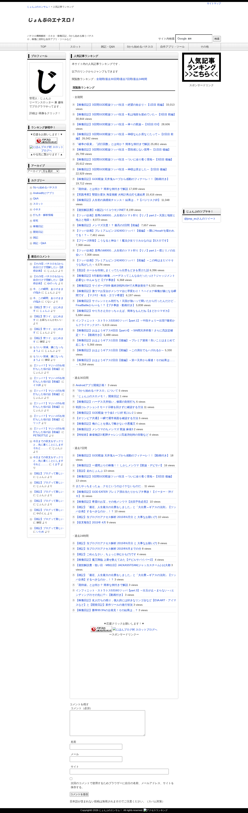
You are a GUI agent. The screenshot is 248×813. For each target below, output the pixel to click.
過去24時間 (140, 79)
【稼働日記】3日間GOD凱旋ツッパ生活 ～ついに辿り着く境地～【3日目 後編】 (124, 159)
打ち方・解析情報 (43, 215)
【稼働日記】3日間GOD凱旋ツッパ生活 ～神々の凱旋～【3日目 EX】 (118, 124)
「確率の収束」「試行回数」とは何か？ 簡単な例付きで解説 (113, 144)
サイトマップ (214, 3)
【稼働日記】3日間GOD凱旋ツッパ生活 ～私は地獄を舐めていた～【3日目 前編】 (126, 114)
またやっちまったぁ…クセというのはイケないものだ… (110, 486)
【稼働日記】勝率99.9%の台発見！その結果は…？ (107, 610)
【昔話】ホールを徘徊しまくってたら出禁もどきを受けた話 (112, 270)
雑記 (35, 237)
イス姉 (37, 385)
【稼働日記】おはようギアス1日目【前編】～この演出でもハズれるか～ (120, 350)
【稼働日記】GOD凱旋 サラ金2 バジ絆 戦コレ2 (104, 412)
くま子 (56, 464)
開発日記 (38, 231)
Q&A (36, 198)
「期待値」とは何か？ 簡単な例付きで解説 (102, 188)
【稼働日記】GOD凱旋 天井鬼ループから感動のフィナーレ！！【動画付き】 (123, 179)
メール (75, 754)
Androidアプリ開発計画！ (91, 385)
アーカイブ (34, 171)
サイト (75, 766)
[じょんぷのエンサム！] (51, 24)
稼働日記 (38, 226)
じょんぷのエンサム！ (38, 6)
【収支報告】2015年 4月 (91, 522)
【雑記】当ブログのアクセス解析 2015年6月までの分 (108, 548)
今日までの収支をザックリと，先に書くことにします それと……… (49, 445)
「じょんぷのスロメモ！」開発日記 (97, 396)
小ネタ (37, 209)
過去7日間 (126, 79)
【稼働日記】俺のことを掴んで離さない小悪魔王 (105, 423)
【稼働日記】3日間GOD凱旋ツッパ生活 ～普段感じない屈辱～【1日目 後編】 (123, 149)
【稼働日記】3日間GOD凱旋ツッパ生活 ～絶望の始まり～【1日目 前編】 (120, 104)
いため (40, 531)
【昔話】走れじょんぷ (89, 470)
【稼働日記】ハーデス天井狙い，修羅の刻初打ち (105, 401)
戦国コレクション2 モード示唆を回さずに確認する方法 (109, 407)
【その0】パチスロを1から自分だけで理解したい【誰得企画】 (48, 267)
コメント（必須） (81, 708)
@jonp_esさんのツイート (200, 218)
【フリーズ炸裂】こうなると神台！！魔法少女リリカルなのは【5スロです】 (123, 240)
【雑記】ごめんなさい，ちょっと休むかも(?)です (106, 554)
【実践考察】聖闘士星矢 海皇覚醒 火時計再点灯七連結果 (110, 194)
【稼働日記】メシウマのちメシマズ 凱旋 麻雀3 (104, 429)
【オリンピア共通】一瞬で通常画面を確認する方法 (107, 418)
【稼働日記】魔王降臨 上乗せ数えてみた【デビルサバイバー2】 (115, 559)
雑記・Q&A (39, 243)
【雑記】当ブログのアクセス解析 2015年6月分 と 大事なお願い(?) (116, 517)
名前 (73, 741)
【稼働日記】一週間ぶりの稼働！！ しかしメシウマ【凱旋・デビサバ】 (119, 465)
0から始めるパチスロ (45, 187)
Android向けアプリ (43, 193)
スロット (38, 203)
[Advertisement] (150, 21)
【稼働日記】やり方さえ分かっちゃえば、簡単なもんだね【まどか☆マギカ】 (123, 310)
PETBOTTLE (40, 435)
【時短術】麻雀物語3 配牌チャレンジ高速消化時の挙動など (112, 434)
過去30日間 (112, 79)
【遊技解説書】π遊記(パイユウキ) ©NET (101, 209)
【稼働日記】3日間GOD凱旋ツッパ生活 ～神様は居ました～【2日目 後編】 (122, 169)
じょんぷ (45, 310)
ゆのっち (52, 283)
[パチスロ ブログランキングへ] (101, 629)
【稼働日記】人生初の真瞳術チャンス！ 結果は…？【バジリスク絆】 (118, 200)
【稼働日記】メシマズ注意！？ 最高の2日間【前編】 (108, 225)
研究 (35, 220)
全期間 (100, 79)
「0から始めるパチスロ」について (97, 390)
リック (37, 422)
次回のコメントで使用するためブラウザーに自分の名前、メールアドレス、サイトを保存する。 (122, 785)
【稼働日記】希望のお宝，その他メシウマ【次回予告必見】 (112, 501)
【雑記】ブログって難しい (48, 473)
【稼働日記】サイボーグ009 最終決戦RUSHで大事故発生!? (112, 285)
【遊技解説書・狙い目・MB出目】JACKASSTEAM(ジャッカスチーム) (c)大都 (123, 565)
